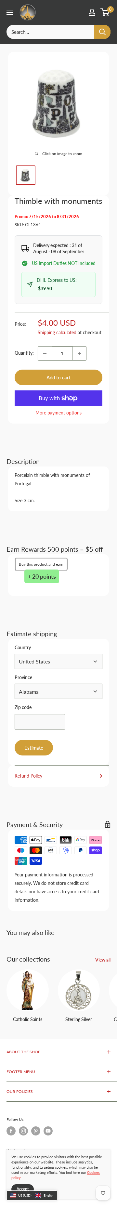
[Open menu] (9, 12)
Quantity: (24, 353)
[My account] (92, 12)
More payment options (58, 412)
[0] (105, 12)
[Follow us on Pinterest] (35, 1130)
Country (23, 647)
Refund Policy (28, 776)
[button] (32, 1195)
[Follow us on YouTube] (48, 1130)
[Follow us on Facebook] (11, 1130)
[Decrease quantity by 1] (45, 353)
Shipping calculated (57, 332)
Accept (23, 1189)
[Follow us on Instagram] (23, 1130)
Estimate (33, 748)
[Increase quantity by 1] (79, 353)
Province (23, 677)
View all (102, 960)
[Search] (102, 32)
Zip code (23, 707)
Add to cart (58, 377)
